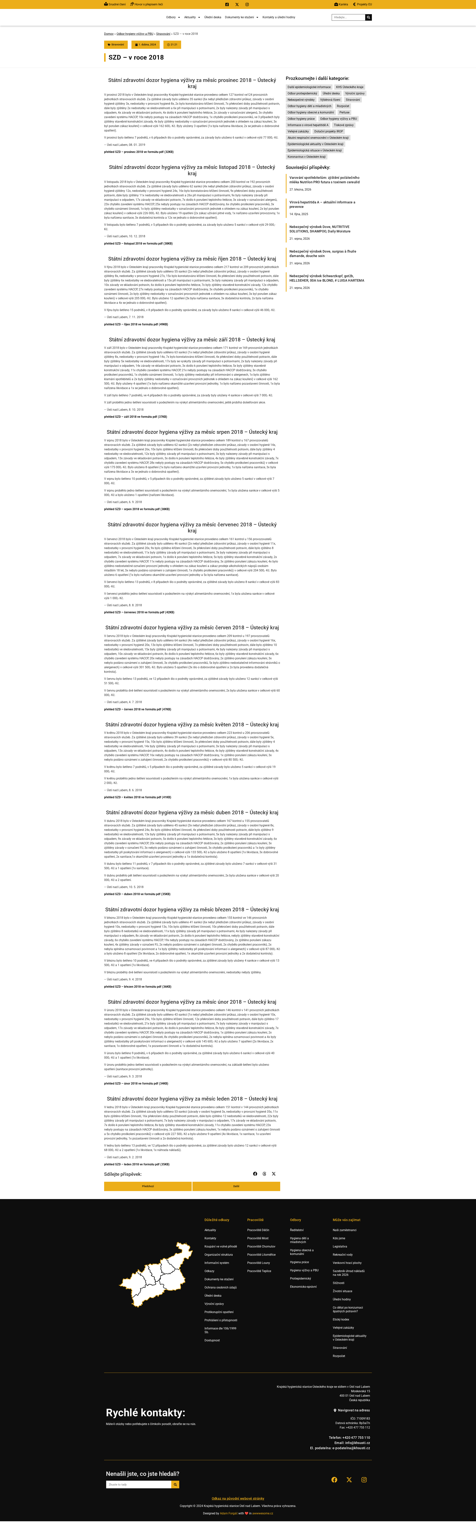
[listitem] (133, 1284)
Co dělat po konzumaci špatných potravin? (348, 1309)
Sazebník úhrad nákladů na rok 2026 (349, 1273)
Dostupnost (212, 1340)
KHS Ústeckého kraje (349, 87)
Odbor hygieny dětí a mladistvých (309, 106)
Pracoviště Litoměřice (261, 1254)
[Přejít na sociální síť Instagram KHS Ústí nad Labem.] (248, 4)
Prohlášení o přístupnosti (221, 1320)
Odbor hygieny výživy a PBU (135, 34)
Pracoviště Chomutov (261, 1246)
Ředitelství (297, 1230)
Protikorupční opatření (219, 1312)
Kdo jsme (339, 1238)
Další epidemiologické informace (309, 87)
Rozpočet (343, 106)
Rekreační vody (343, 1254)
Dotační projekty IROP (328, 131)
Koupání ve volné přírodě (221, 1246)
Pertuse (344, 112)
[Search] (368, 17)
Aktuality (190, 17)
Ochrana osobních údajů (221, 1287)
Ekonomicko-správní (303, 1286)
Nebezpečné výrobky (301, 100)
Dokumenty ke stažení (239, 17)
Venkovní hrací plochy (347, 1263)
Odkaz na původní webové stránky (238, 1498)
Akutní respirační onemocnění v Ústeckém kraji (318, 137)
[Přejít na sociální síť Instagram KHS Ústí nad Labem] (364, 1480)
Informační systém (217, 1263)
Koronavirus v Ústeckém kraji (307, 156)
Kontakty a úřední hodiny (279, 17)
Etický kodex (341, 1319)
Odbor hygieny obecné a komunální (311, 112)
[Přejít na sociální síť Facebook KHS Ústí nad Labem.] (228, 4)
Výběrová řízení (330, 100)
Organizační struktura (219, 1254)
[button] (255, 1173)
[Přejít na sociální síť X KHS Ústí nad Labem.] (238, 4)
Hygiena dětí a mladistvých (299, 1240)
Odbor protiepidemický (302, 93)
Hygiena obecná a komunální (302, 1252)
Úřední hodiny (342, 1299)
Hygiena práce (299, 1262)
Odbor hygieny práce (301, 119)
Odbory (171, 17)
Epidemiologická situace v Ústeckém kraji (315, 150)
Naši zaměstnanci (344, 1230)
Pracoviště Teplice (259, 1271)
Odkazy (209, 1271)
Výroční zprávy (355, 93)
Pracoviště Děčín (258, 1230)
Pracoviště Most (257, 1238)
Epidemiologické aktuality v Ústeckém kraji (315, 144)
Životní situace (342, 1291)
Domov (109, 34)
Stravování (163, 34)
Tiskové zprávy (344, 125)
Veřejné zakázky (298, 131)
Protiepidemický (300, 1278)
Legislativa (340, 1246)
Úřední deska (212, 17)
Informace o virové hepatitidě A (308, 125)
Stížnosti (338, 1283)
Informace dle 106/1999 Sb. (220, 1330)
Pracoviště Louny (258, 1263)
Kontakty (210, 1238)
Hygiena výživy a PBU (304, 1270)
